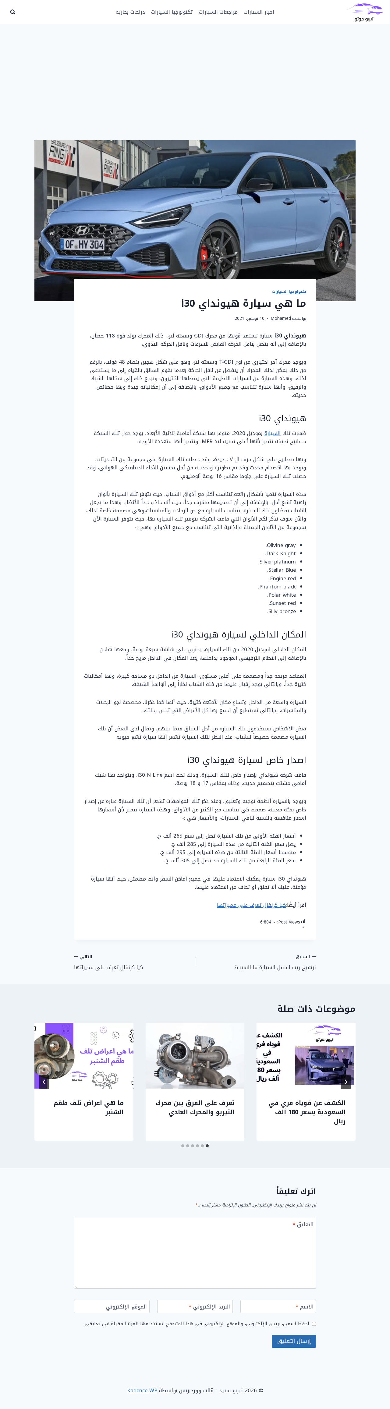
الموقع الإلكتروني (126, 1307)
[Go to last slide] (346, 1082)
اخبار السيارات (259, 12)
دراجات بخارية (130, 12)
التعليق (303, 1225)
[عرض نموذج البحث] (12, 12)
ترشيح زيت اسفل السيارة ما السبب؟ (275, 962)
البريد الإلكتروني (209, 1307)
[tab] (207, 1145)
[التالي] (44, 1082)
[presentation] (306, 1056)
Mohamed (281, 318)
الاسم (305, 1307)
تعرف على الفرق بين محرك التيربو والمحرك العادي (195, 1107)
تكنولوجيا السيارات (172, 12)
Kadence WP (142, 1390)
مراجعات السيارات (218, 12)
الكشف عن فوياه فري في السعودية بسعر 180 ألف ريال (307, 1112)
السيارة (272, 433)
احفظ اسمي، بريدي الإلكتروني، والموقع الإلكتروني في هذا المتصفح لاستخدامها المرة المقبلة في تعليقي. (196, 1324)
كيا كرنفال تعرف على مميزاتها (251, 905)
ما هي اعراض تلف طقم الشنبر (89, 1107)
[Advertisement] (195, 70)
